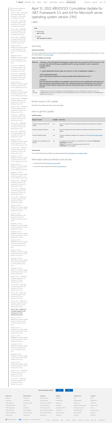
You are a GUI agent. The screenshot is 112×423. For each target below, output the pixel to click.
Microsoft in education (44, 398)
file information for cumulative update (77, 153)
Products (39, 2)
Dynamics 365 (58, 403)
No (69, 390)
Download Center (26, 400)
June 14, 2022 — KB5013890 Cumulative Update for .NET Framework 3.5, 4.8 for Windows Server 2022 (18, 287)
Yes (59, 390)
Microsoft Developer (77, 400)
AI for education (43, 415)
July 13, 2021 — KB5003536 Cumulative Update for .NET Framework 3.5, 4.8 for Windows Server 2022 (18, 381)
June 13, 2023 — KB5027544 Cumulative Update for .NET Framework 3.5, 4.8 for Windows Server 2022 (18, 199)
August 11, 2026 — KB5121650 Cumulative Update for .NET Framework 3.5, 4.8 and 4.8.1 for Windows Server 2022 (19, 15)
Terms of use (67, 420)
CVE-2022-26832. (48, 55)
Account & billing (53, 2)
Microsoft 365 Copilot (60, 412)
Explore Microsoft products (11, 412)
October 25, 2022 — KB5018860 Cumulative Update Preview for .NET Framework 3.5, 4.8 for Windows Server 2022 (19, 243)
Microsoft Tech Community (79, 407)
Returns (24, 405)
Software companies (77, 412)
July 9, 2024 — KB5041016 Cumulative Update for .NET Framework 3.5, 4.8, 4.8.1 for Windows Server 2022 (18, 117)
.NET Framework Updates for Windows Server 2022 (17, 9)
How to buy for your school (45, 407)
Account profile (26, 398)
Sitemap (48, 420)
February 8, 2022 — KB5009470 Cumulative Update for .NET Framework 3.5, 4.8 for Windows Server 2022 (19, 330)
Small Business (58, 415)
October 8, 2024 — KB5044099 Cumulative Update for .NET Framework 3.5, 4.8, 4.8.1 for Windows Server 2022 (19, 101)
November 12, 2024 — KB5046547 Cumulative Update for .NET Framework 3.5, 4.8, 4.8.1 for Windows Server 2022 (19, 92)
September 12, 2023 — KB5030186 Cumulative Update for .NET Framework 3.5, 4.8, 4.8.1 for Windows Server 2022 (19, 175)
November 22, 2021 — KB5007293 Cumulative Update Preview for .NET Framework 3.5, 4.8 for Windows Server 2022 (19, 347)
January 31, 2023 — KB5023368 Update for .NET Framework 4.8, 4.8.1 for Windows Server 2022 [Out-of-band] (19, 217)
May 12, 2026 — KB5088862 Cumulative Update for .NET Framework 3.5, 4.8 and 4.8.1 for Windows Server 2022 (18, 31)
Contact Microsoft (55, 420)
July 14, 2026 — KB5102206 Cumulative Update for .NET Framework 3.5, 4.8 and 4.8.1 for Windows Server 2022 (18, 23)
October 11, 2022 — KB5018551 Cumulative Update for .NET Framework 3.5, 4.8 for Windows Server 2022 (19, 252)
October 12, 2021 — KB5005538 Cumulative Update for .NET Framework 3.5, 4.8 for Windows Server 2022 (19, 364)
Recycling (87, 420)
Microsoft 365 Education (44, 405)
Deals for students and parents (46, 412)
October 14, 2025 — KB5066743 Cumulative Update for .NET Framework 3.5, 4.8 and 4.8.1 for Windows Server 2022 (19, 49)
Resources (61, 2)
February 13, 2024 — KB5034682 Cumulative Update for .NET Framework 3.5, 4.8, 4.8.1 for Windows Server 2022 (19, 142)
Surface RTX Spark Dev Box (11, 405)
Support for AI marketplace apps (80, 405)
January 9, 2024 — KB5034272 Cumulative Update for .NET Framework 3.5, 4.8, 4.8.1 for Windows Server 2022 (19, 150)
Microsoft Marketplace (78, 410)
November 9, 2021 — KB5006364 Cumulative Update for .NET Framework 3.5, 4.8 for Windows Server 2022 (19, 356)
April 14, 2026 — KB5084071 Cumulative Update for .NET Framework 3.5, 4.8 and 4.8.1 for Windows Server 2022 (18, 40)
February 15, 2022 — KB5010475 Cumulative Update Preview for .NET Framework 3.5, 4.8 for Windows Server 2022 (19, 321)
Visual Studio (76, 415)
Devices (45, 2)
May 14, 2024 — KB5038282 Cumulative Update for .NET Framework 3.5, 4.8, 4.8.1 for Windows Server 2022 (18, 125)
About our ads (93, 420)
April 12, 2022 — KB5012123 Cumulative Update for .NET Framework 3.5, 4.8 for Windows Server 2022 (18, 312)
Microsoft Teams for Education (45, 403)
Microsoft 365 (27, 2)
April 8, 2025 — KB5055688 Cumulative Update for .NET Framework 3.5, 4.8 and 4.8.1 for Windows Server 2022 (18, 76)
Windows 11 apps (9, 415)
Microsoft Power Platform (60, 407)
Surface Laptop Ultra (9, 403)
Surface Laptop (8, 400)
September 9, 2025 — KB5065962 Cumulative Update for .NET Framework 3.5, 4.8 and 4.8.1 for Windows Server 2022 (19, 59)
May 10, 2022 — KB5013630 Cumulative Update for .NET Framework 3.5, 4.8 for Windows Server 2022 (18, 295)
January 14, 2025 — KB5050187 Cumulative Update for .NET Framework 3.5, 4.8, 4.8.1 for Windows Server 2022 (19, 84)
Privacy (62, 420)
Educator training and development (46, 410)
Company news (93, 403)
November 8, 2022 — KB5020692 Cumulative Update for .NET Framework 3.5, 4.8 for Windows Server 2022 (19, 234)
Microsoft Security (61, 166)
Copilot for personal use (10, 410)
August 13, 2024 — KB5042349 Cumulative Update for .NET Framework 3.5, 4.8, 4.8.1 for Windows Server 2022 (19, 109)
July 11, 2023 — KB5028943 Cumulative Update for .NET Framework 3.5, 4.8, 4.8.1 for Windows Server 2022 (18, 191)
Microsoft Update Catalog (96, 135)
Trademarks (74, 420)
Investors (92, 407)
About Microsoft (93, 400)
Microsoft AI (58, 398)
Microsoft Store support (27, 403)
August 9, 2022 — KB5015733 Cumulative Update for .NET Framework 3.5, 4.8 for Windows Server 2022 (19, 279)
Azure (75, 398)
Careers (92, 398)
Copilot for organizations (10, 407)
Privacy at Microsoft (94, 405)
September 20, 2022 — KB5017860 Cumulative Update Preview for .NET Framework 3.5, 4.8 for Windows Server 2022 (19, 261)
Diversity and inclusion (95, 410)
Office (33, 2)
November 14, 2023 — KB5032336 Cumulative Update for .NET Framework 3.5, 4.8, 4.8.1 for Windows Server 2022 (19, 158)
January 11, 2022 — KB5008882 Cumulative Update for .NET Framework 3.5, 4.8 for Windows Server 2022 (19, 338)
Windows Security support (54, 163)
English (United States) (12, 419)
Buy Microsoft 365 (71, 2)
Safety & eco (80, 420)
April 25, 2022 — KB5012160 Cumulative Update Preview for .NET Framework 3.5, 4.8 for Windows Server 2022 (19, 303)
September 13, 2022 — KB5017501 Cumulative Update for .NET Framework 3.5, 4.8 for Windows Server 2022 (19, 270)
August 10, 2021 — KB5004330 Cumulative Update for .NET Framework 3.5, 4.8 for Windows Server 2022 (19, 373)
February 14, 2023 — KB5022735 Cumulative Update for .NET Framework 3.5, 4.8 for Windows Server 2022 (19, 207)
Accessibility (93, 412)
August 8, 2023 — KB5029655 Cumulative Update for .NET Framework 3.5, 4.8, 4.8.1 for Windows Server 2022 (19, 183)
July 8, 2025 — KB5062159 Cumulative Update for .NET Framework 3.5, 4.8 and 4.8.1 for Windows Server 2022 (18, 68)
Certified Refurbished (27, 410)
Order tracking (26, 407)
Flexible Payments (26, 415)
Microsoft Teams (59, 410)
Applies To (35, 22)
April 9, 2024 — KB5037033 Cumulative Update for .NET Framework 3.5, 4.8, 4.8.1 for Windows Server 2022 (18, 134)
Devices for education (44, 400)
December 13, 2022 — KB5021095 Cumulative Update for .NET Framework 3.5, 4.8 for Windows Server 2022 (19, 226)
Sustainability (93, 415)
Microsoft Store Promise (27, 412)
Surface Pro (8, 398)
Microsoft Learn (77, 403)
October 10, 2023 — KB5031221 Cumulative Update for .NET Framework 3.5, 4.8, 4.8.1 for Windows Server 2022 (19, 166)
